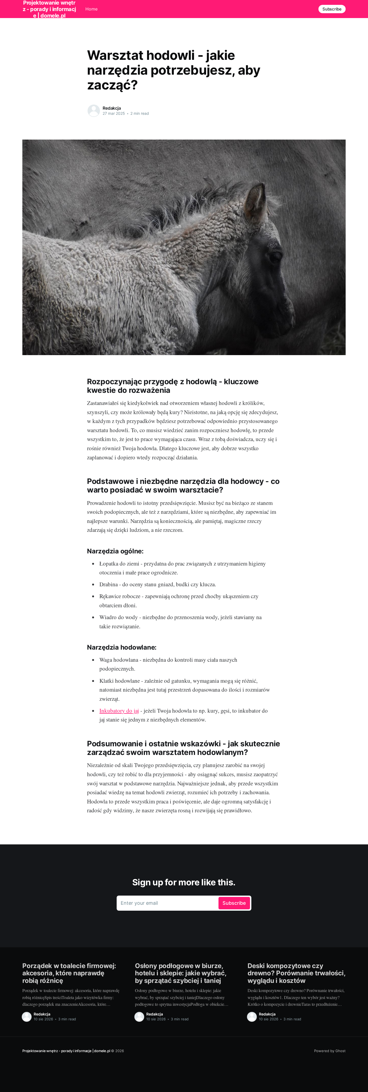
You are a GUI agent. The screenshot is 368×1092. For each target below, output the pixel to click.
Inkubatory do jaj (119, 710)
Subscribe (332, 9)
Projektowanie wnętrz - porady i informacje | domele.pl (66, 1051)
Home (91, 9)
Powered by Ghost (330, 1051)
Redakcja (112, 108)
